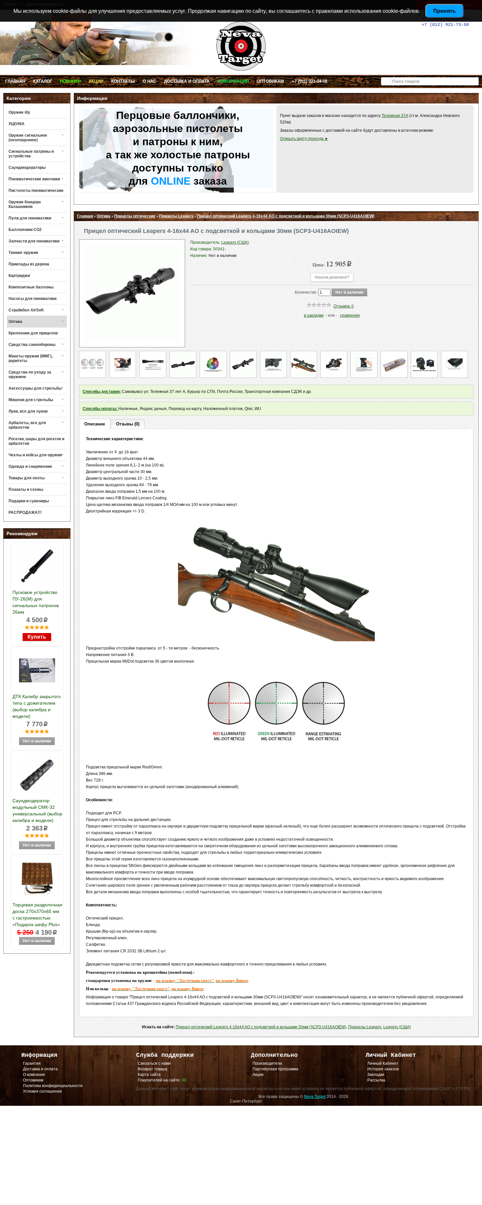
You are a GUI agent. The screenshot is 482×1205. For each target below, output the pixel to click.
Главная (15, 81)
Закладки (375, 1074)
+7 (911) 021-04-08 (309, 81)
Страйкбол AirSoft (26, 310)
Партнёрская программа (275, 1069)
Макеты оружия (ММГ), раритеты (30, 358)
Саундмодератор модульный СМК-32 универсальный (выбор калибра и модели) (37, 810)
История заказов (383, 1069)
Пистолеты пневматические (36, 190)
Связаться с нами (154, 1063)
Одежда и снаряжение (30, 466)
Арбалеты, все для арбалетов (27, 425)
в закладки (314, 315)
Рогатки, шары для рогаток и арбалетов (36, 441)
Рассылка (376, 1080)
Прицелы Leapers (176, 216)
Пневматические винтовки (34, 179)
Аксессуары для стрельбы (35, 388)
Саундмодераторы (27, 167)
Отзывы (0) (127, 423)
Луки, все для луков (28, 411)
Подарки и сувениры (29, 501)
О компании (34, 1074)
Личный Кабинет (382, 1063)
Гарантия (32, 1063)
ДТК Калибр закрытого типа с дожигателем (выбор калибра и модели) (36, 706)
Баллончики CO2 (25, 229)
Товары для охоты (27, 478)
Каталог (42, 81)
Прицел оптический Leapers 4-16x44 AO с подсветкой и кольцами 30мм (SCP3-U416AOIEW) (285, 216)
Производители (267, 1063)
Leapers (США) (397, 1027)
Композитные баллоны (31, 287)
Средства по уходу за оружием (30, 374)
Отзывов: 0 (343, 306)
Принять (444, 10)
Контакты (123, 81)
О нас (149, 81)
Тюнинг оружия (23, 252)
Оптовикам (270, 81)
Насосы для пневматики (32, 298)
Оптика (15, 321)
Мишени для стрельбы (31, 400)
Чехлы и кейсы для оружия (35, 455)
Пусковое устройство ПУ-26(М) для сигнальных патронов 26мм (35, 602)
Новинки (70, 81)
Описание (94, 423)
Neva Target (315, 1096)
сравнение (350, 315)
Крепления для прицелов (33, 333)
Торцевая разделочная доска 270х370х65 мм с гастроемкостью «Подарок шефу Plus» (37, 914)
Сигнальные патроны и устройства (31, 153)
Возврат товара (152, 1069)
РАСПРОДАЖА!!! (25, 512)
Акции (96, 81)
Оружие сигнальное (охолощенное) (28, 137)
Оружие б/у (19, 112)
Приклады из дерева (29, 264)
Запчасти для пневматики (34, 241)
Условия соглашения (42, 1091)
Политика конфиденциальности (53, 1085)
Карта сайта (149, 1074)
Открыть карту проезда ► (304, 138)
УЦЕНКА (17, 124)
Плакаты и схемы (26, 489)
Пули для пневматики (30, 218)
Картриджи (19, 275)
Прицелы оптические (134, 216)
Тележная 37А (395, 115)
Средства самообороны (32, 344)
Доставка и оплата (187, 81)
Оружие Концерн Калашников (25, 204)
